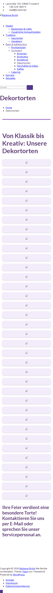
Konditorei (22, 59)
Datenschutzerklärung (18, 586)
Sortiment (16, 50)
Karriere (10, 75)
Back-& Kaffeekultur (16, 44)
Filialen (9, 25)
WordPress (19, 574)
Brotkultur (22, 56)
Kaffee (20, 69)
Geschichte (17, 38)
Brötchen (22, 53)
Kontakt (10, 580)
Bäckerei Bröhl (27, 568)
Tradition (11, 35)
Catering (15, 72)
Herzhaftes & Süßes (27, 65)
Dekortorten (23, 62)
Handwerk (16, 41)
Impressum (12, 583)
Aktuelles (10, 78)
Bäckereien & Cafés (21, 29)
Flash (25, 571)
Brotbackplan (18, 47)
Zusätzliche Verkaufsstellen (26, 32)
